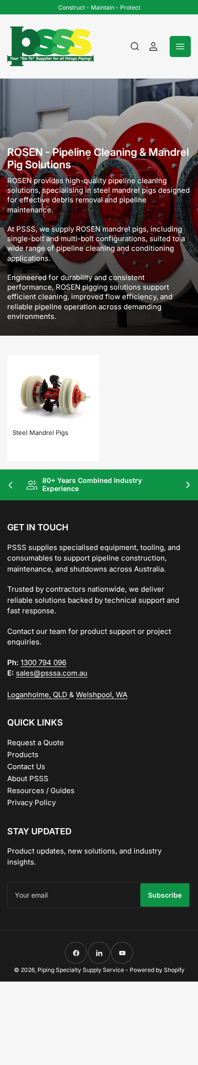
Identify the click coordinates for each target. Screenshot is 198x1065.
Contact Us (26, 766)
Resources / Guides (40, 790)
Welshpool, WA (101, 694)
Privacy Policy (31, 802)
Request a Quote (35, 742)
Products (22, 754)
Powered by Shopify (157, 969)
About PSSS (28, 778)
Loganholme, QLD (38, 694)
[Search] (135, 46)
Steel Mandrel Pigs (40, 432)
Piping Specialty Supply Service (80, 969)
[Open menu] (180, 46)
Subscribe (165, 895)
